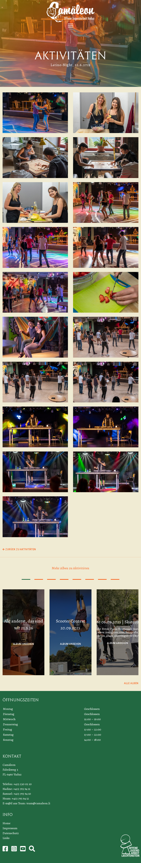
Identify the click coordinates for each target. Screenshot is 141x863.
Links (6, 838)
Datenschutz (11, 833)
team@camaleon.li (38, 803)
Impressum (10, 828)
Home (6, 823)
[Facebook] (6, 850)
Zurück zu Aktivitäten (20, 549)
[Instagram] (14, 850)
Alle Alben (131, 683)
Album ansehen (23, 644)
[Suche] (32, 850)
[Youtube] (23, 850)
